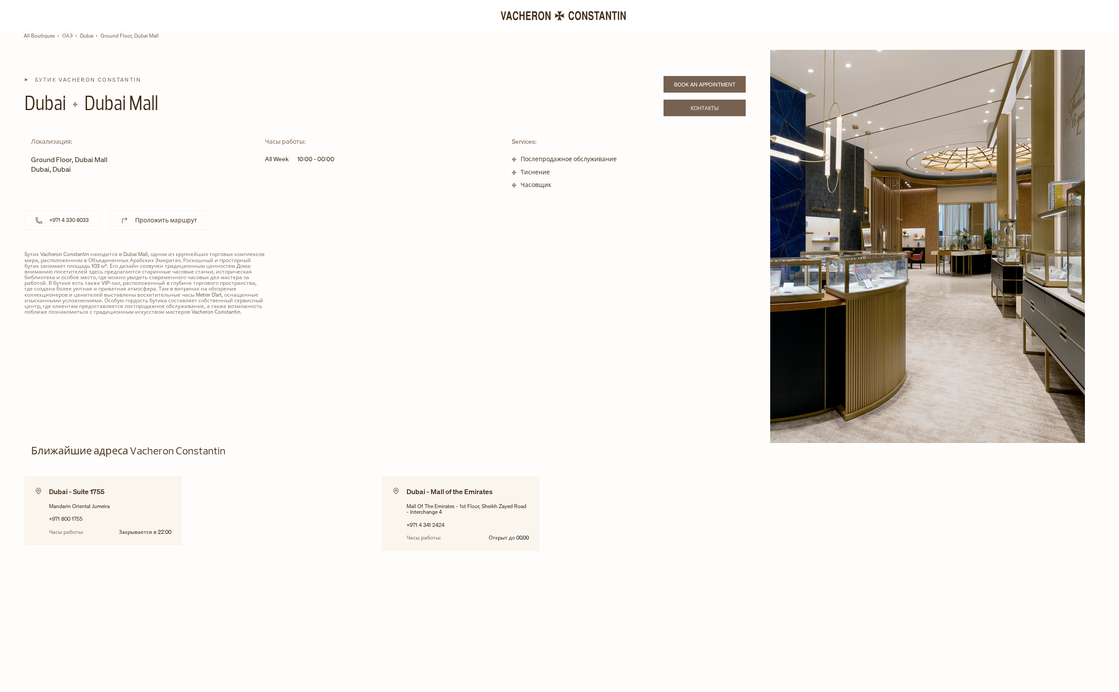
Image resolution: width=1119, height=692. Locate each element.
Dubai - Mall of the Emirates (450, 491)
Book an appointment (710, 85)
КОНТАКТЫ (718, 109)
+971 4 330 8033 (69, 220)
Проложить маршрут (166, 220)
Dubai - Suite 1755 (76, 491)
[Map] (496, 318)
